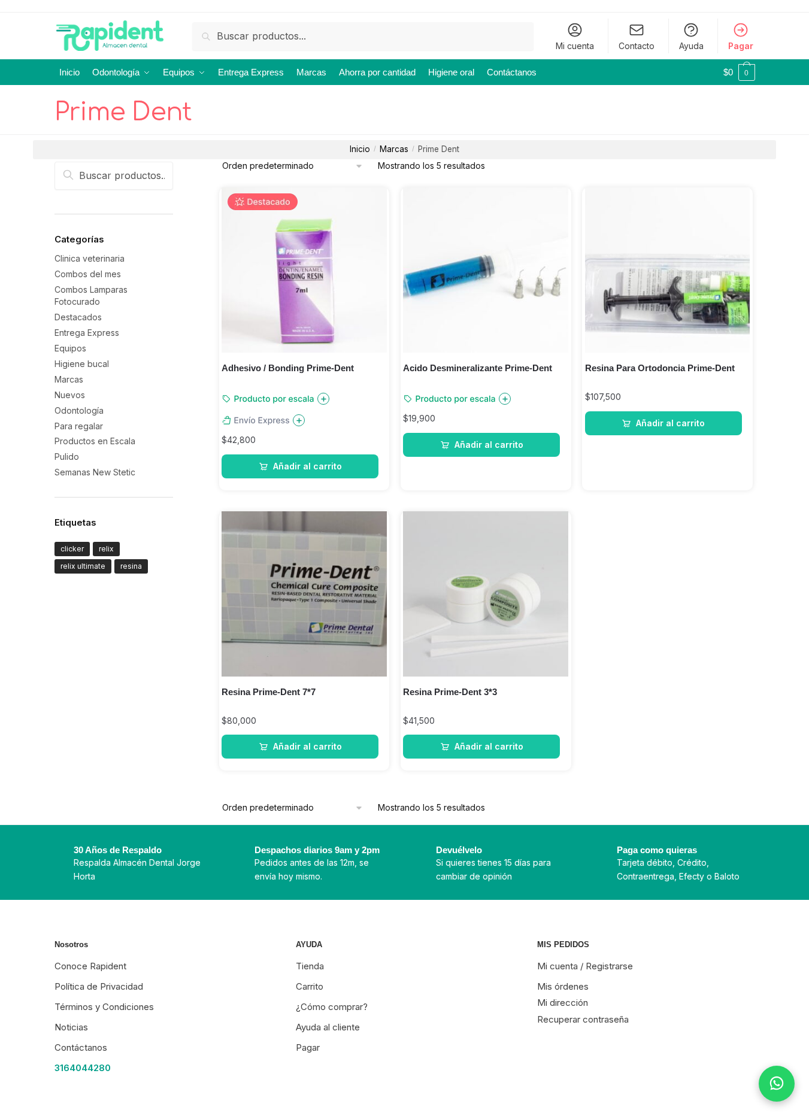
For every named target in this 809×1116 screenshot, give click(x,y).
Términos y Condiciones (104, 1006)
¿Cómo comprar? (332, 1006)
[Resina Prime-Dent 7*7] (304, 594)
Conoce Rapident (90, 966)
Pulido (66, 456)
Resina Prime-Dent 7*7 (269, 692)
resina (131, 566)
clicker (72, 548)
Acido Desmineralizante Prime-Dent (477, 368)
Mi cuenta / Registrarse (585, 966)
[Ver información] (323, 399)
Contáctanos (80, 1047)
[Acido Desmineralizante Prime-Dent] (485, 270)
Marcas (394, 149)
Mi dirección (562, 1002)
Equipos (70, 348)
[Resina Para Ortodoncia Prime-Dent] (667, 270)
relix (106, 548)
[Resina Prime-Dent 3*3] (485, 594)
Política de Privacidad (98, 986)
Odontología (79, 410)
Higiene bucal (81, 364)
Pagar (740, 46)
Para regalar (78, 426)
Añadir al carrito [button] (307, 466)
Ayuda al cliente (328, 1027)
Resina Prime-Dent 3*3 (450, 692)
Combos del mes (87, 274)
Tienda (310, 966)
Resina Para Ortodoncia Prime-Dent (660, 368)
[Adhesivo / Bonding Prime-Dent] (304, 270)
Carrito (309, 986)
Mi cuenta (575, 46)
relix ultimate (82, 566)
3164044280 (82, 1067)
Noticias (71, 1027)
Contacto (637, 46)
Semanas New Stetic (94, 472)
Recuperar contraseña (583, 1019)
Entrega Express (86, 332)
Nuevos (69, 395)
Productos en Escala (94, 441)
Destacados (78, 317)
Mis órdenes (563, 986)
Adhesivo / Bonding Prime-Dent (288, 368)
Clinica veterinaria (89, 258)
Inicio (360, 149)
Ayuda (691, 46)
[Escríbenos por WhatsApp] (777, 1084)
